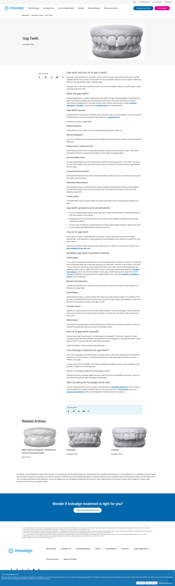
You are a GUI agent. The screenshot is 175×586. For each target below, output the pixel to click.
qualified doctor (114, 117)
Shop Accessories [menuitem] (111, 8)
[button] (173, 571)
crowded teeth (100, 105)
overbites (133, 103)
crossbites (80, 105)
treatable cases (37, 15)
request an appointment (76, 392)
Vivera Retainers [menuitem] (94, 8)
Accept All (140, 583)
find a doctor (124, 389)
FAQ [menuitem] (134, 2)
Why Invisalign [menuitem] (33, 8)
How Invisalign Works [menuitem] (66, 8)
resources (25, 15)
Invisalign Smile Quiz (143, 8)
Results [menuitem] (81, 8)
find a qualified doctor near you (78, 248)
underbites (71, 105)
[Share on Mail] (57, 77)
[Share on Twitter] (45, 77)
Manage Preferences (165, 583)
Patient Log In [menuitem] (145, 2)
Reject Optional (151, 583)
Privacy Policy (83, 577)
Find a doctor (162, 8)
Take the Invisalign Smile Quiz (87, 510)
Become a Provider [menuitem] (70, 559)
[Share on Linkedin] (51, 77)
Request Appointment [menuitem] (141, 549)
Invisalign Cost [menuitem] (48, 8)
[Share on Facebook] (39, 77)
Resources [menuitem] (168, 2)
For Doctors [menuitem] (158, 2)
